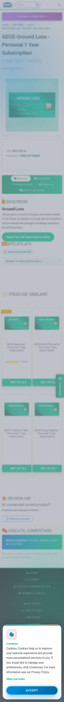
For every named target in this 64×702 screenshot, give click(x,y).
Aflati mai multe (15, 679)
